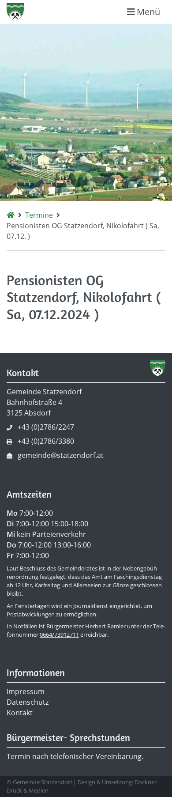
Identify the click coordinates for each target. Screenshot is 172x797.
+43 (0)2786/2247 (46, 427)
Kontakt (20, 713)
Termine (39, 215)
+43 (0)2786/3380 (46, 441)
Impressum (26, 691)
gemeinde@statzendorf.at (61, 455)
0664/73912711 (59, 634)
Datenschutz (28, 702)
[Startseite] (11, 215)
